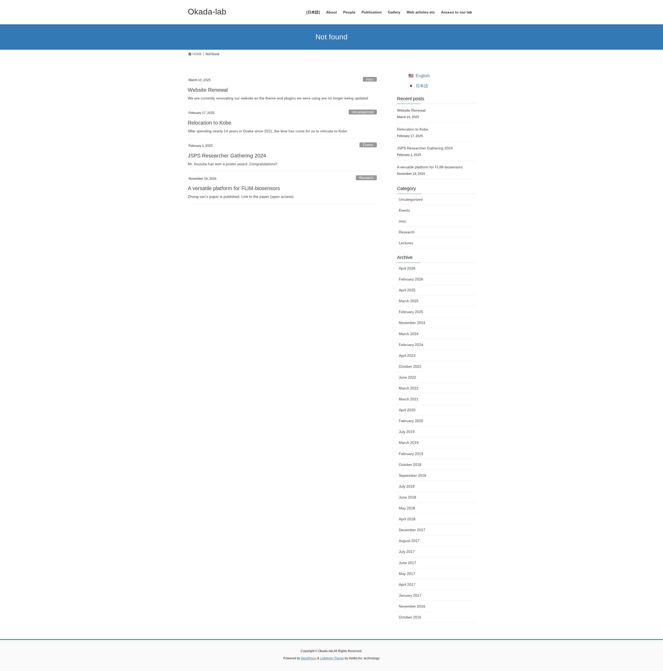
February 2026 (411, 279)
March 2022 (409, 388)
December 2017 (412, 530)
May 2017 (407, 574)
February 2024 (411, 345)
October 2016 (410, 617)
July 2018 (407, 486)
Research (366, 178)
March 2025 (409, 301)
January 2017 (410, 595)
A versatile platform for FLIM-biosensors (234, 188)
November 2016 (412, 606)
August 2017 (409, 541)
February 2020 (411, 421)
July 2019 (407, 432)
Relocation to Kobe (209, 123)
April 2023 (407, 355)
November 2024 (412, 323)
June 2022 (407, 377)
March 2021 (409, 399)
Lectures (406, 243)
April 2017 (407, 584)
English (423, 76)
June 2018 (407, 497)
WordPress (308, 658)
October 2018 (410, 465)
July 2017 (407, 552)
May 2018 (407, 508)
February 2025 (411, 312)
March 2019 (409, 443)
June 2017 (407, 563)
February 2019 (411, 454)
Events (368, 145)
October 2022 (410, 366)
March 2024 (409, 334)
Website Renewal (208, 90)
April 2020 (407, 410)
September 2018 (412, 475)
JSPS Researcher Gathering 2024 (227, 155)
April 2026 (407, 268)
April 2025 (407, 290)
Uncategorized (362, 112)
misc (369, 79)
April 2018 (407, 519)
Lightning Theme (332, 658)
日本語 (422, 86)
